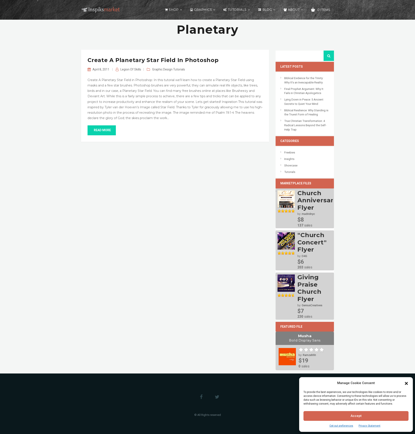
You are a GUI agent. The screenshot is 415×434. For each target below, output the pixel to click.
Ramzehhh (309, 355)
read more (102, 130)
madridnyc (308, 213)
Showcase (290, 165)
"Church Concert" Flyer (312, 242)
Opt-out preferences (341, 425)
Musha (305, 337)
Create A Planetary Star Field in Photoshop (153, 60)
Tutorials (237, 10)
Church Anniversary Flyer (317, 200)
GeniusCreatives (312, 305)
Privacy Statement (369, 425)
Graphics (203, 10)
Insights (289, 159)
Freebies (289, 152)
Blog (267, 10)
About (294, 10)
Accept (356, 416)
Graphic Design (162, 69)
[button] (406, 383)
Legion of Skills (130, 69)
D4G (304, 256)
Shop (174, 10)
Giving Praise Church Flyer (309, 288)
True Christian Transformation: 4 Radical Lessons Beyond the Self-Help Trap (305, 125)
